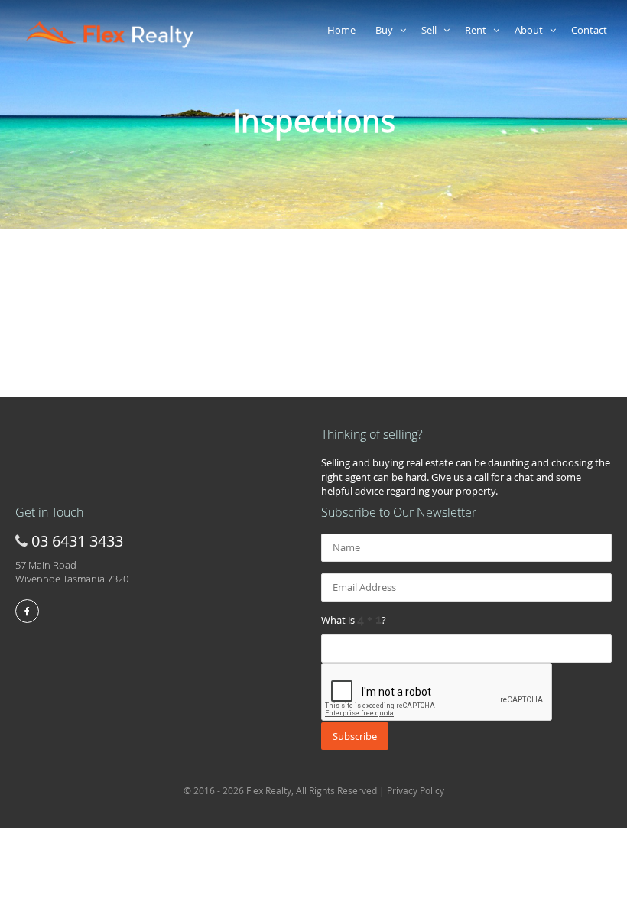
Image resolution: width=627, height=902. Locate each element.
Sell (432, 30)
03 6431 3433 (77, 540)
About (532, 30)
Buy (387, 30)
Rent (479, 30)
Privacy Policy (415, 790)
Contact (591, 30)
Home (343, 30)
